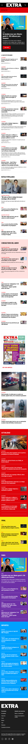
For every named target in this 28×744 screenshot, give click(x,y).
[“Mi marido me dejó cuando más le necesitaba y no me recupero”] (24, 258)
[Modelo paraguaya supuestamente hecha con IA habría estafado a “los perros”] (24, 533)
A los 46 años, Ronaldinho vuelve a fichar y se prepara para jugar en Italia (10, 673)
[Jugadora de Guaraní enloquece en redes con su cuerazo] (24, 647)
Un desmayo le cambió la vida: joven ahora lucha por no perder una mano (9, 304)
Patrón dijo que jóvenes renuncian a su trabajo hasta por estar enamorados (9, 110)
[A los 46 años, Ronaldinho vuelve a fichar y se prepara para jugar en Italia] (24, 671)
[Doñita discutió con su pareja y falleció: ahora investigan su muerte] (24, 95)
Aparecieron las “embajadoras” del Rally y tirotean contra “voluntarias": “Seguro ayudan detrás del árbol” (10, 286)
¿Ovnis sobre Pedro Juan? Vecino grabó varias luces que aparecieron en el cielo (10, 544)
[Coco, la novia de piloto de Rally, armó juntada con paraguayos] (24, 223)
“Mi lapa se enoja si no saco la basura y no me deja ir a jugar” (9, 268)
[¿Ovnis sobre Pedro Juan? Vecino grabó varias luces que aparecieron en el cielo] (24, 542)
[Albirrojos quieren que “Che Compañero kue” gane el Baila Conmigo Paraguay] (24, 231)
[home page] (14, 5)
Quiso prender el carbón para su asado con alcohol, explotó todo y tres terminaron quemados (13, 395)
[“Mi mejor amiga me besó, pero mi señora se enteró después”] (24, 216)
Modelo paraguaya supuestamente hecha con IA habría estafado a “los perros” (10, 535)
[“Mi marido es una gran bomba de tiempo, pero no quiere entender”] (24, 248)
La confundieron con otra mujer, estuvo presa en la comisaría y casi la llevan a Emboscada (9, 149)
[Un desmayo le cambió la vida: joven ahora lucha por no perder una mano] (24, 302)
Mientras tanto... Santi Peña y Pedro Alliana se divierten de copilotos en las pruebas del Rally (9, 163)
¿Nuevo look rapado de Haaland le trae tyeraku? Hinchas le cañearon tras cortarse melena (10, 665)
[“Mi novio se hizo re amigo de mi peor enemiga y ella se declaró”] (14, 186)
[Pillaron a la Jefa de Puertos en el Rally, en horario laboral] (24, 68)
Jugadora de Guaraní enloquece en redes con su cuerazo (10, 648)
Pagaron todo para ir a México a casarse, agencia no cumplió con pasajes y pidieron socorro (9, 136)
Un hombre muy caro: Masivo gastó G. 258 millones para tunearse (12, 36)
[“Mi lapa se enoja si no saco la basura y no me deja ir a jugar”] (24, 267)
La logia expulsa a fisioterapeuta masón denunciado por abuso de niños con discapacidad (9, 295)
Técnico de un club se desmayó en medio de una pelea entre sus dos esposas (10, 690)
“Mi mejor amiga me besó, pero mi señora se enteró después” (9, 217)
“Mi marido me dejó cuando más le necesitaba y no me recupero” (10, 259)
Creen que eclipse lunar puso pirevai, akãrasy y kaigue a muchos (9, 77)
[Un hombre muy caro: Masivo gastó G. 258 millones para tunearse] (14, 23)
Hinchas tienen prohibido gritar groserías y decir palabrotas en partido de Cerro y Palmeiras (9, 682)
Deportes (3, 629)
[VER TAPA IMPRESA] (14, 351)
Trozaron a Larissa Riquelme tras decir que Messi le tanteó (9, 209)
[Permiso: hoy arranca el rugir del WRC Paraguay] (24, 631)
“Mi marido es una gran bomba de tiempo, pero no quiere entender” (9, 249)
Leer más (6, 47)
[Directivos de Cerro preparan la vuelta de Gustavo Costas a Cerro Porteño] (24, 654)
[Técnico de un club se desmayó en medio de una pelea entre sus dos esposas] (24, 688)
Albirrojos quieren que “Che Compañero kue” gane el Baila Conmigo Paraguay (8, 233)
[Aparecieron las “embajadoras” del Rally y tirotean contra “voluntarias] (24, 283)
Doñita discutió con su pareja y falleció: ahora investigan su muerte (9, 97)
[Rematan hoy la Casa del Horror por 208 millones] (24, 322)
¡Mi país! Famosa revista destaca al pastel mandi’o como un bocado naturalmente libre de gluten (9, 316)
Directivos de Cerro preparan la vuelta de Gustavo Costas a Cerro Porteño (9, 656)
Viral (2, 74)
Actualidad (3, 57)
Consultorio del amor (5, 195)
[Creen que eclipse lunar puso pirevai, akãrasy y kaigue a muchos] (24, 76)
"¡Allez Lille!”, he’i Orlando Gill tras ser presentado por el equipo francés (10, 640)
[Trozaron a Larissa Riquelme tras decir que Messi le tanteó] (24, 208)
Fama (4, 32)
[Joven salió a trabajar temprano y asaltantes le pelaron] (24, 123)
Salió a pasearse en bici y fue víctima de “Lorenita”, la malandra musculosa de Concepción (9, 85)
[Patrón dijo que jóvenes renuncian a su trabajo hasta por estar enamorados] (24, 108)
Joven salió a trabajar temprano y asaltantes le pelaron (9, 124)
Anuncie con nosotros (20, 711)
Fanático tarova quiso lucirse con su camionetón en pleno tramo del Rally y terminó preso (13, 422)
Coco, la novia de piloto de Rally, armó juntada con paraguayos (9, 224)
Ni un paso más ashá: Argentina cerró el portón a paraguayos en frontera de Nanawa (9, 60)
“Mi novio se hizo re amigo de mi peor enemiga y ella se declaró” (11, 198)
